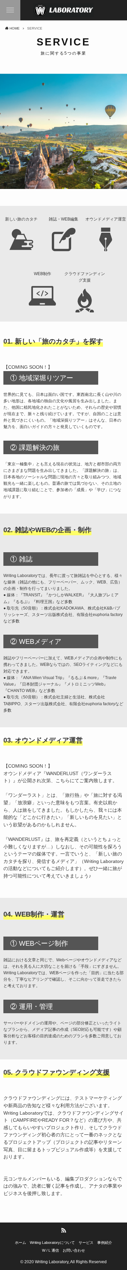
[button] (10, 10)
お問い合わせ (74, 1250)
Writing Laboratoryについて (52, 1242)
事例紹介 (104, 1242)
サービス (86, 1242)
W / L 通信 (50, 1250)
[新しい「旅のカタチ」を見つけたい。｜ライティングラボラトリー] (63, 10)
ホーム (20, 1242)
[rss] (64, 1230)
